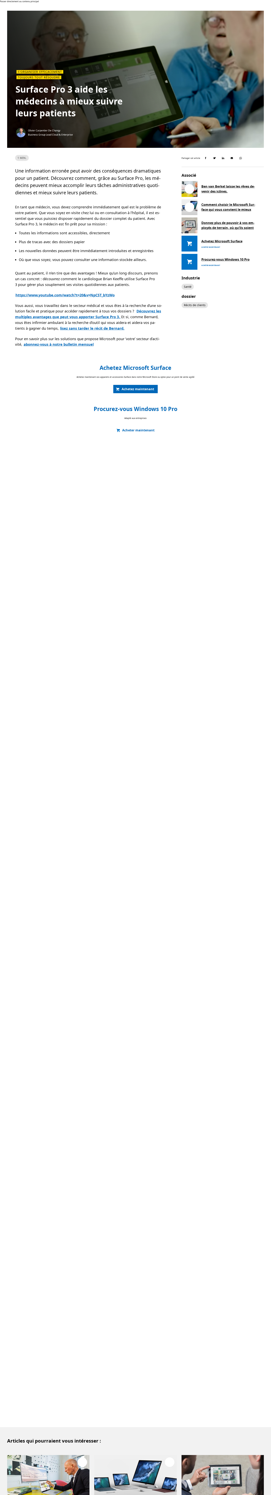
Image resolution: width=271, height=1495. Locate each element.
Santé (187, 287)
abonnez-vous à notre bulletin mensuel (59, 344)
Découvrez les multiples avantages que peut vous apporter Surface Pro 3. (88, 314)
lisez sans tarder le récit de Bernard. (92, 328)
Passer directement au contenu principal (19, 1)
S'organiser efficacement (40, 72)
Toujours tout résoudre (39, 77)
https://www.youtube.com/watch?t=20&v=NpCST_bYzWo (65, 295)
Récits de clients (195, 305)
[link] (135, 389)
